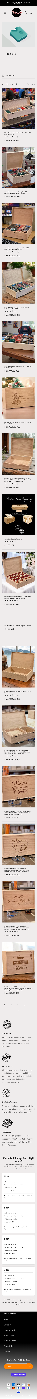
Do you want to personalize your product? (18, 626)
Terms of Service (10, 1341)
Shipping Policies (10, 1330)
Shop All (7, 1351)
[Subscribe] (30, 1366)
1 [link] (4, 1005)
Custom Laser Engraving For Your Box (13, 539)
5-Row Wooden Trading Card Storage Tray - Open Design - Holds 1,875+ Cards (18, 367)
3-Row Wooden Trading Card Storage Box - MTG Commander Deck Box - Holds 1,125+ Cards (15, 192)
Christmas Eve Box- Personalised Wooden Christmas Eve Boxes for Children (17, 423)
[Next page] (18, 1010)
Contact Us (8, 1325)
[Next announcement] (33, 3)
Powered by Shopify (27, 1396)
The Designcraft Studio (15, 1396)
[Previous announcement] (4, 3)
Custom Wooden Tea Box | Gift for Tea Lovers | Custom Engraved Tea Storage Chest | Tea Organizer (17, 597)
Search (6, 1319)
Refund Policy (9, 1346)
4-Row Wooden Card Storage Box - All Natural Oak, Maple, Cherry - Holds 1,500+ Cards (16, 248)
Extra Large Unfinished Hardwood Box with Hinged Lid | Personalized (17, 691)
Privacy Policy (9, 1335)
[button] (5, 12)
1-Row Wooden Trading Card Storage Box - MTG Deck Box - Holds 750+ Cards (18, 133)
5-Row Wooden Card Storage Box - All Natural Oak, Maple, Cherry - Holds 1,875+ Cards (16, 307)
